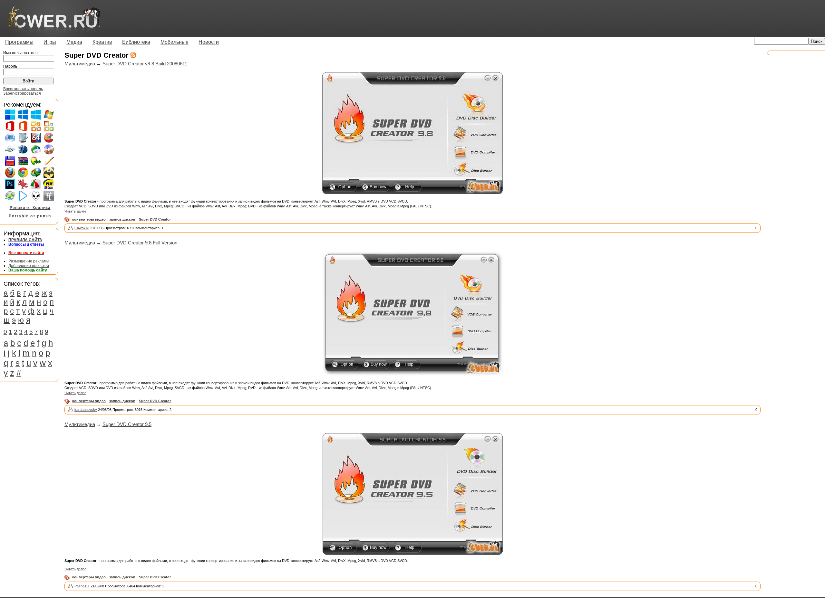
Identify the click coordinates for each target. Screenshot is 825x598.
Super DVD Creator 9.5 (126, 424)
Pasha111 (82, 586)
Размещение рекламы (28, 261)
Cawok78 (81, 228)
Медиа (74, 42)
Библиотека (136, 42)
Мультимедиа (79, 63)
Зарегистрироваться (22, 93)
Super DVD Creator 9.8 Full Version (139, 242)
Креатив (102, 42)
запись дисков (122, 219)
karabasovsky (85, 410)
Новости (209, 42)
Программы (19, 42)
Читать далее (75, 211)
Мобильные (174, 42)
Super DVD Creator (155, 219)
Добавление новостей (28, 265)
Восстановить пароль (23, 89)
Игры (50, 42)
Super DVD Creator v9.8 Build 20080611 (144, 63)
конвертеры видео (89, 219)
